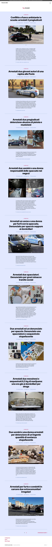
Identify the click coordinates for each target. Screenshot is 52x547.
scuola (28, 62)
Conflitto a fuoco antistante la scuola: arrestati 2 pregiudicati (26, 18)
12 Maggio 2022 (27, 282)
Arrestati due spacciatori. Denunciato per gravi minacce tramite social (26, 277)
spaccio (24, 369)
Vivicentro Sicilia (4, 2)
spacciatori (25, 319)
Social (22, 319)
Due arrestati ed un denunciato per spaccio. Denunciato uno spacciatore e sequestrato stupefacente (26, 332)
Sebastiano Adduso (20, 22)
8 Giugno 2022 (27, 22)
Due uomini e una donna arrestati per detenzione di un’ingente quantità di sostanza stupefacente (26, 436)
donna (20, 265)
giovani (20, 110)
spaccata (22, 265)
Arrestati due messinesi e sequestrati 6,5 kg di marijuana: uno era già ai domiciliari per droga (26, 382)
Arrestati (18, 62)
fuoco (22, 62)
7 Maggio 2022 (27, 339)
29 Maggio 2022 (27, 127)
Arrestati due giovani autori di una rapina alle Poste (26, 72)
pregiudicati (25, 62)
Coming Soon (7, 537)
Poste (22, 110)
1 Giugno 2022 (27, 76)
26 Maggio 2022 (27, 176)
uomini (26, 477)
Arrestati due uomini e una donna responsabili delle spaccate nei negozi (26, 171)
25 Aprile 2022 (27, 494)
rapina (24, 110)
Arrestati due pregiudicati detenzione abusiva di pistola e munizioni (26, 122)
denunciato (20, 369)
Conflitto (20, 62)
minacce (20, 319)
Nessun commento (33, 22)
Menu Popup (7, 541)
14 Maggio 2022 (27, 231)
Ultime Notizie (26, 14)
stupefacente (26, 369)
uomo (24, 265)
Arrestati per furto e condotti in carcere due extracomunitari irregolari (26, 489)
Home (6, 539)
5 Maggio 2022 (27, 442)
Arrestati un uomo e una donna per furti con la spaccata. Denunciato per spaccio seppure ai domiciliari (26, 225)
